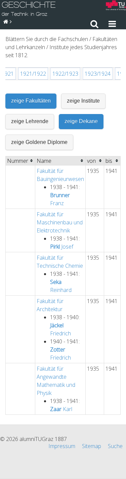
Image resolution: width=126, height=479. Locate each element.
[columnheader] (20, 160)
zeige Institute (83, 101)
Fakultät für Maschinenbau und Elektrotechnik (60, 222)
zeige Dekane (81, 121)
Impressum (61, 446)
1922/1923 (65, 73)
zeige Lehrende (29, 121)
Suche (115, 446)
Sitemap (91, 446)
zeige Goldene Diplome (39, 142)
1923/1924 (98, 73)
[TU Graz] (116, 6)
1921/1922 (33, 73)
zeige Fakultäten (31, 101)
